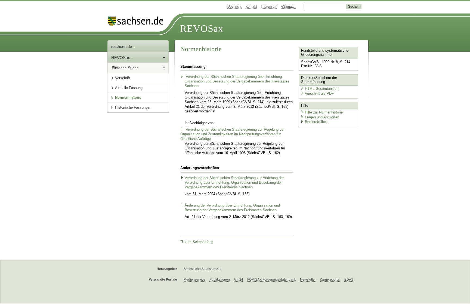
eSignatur (288, 6)
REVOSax (201, 28)
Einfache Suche (125, 68)
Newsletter (308, 279)
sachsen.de (122, 46)
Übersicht (234, 6)
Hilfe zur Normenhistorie (324, 112)
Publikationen (219, 279)
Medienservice (194, 279)
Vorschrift (122, 78)
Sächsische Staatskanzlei (202, 269)
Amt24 (238, 279)
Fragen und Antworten (322, 117)
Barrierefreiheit (316, 122)
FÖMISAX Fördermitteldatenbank (271, 279)
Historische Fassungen (133, 107)
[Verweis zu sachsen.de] (137, 21)
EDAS (348, 279)
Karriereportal (330, 279)
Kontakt (251, 6)
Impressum (269, 6)
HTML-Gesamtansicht (322, 89)
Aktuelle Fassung (129, 88)
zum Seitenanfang (199, 242)
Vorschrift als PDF (319, 93)
